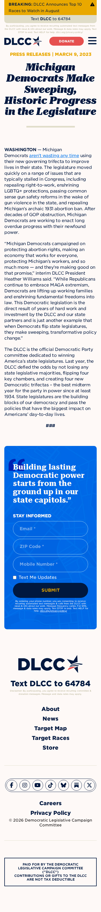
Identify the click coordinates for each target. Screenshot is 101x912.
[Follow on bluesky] (63, 785)
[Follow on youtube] (37, 785)
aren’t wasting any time (54, 155)
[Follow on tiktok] (50, 785)
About (50, 709)
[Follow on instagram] (24, 785)
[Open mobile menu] (92, 41)
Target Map (50, 728)
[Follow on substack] (76, 785)
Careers (50, 803)
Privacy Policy (50, 813)
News (50, 718)
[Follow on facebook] (11, 785)
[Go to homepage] (50, 664)
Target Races (50, 738)
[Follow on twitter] (89, 785)
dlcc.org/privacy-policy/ (53, 610)
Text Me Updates (38, 577)
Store (50, 747)
